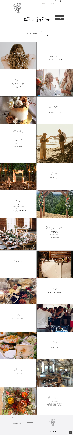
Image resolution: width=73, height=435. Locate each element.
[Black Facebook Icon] (50, 431)
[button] (60, 1)
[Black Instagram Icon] (53, 431)
